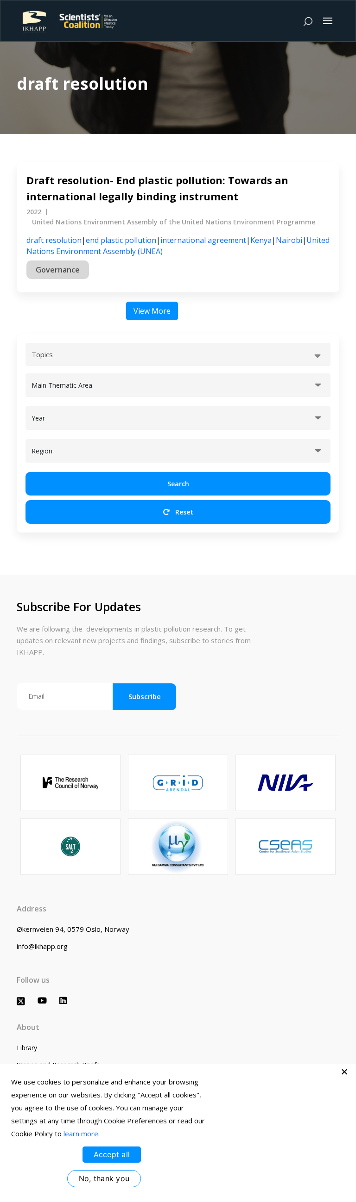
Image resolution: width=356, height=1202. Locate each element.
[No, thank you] (344, 1071)
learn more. (82, 1133)
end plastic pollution (121, 240)
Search (178, 483)
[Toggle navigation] (327, 21)
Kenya (261, 240)
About (28, 1027)
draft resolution (54, 240)
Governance (58, 270)
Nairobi (289, 240)
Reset (183, 512)
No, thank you (104, 1178)
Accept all (112, 1154)
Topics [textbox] (42, 354)
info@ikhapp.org (42, 946)
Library (27, 1047)
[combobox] (178, 354)
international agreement (203, 240)
